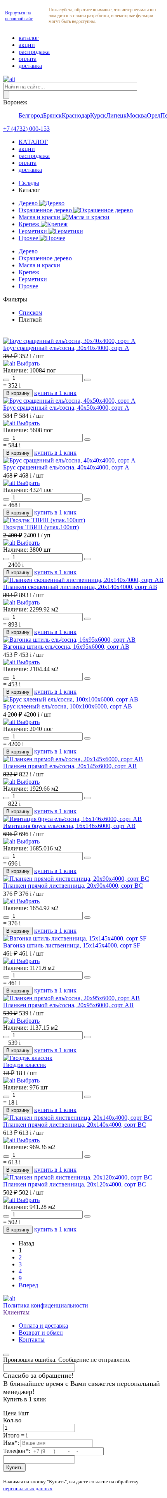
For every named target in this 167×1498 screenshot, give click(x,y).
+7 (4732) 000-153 (26, 128)
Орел (153, 115)
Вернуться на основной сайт (19, 15)
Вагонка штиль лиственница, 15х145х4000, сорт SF (71, 945)
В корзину (18, 393)
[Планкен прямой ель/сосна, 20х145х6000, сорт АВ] (73, 759)
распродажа (34, 51)
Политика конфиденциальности (45, 1305)
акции (27, 45)
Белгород (31, 115)
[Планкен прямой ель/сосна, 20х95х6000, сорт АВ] (71, 998)
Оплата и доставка (43, 1325)
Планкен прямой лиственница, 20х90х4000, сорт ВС (73, 885)
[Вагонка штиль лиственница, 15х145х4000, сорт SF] (74, 938)
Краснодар (76, 115)
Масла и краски (40, 217)
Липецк (116, 115)
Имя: (12, 1442)
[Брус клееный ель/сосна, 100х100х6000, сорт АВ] (70, 699)
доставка (30, 65)
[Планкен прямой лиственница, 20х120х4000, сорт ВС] (77, 1177)
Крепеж (30, 224)
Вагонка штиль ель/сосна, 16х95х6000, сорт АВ (66, 646)
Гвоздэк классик (24, 1065)
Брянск (52, 115)
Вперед (28, 1285)
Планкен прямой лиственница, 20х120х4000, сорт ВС (74, 1184)
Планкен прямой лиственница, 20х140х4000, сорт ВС (74, 1124)
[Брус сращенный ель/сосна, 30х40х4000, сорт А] (69, 341)
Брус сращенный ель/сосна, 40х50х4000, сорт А (66, 407)
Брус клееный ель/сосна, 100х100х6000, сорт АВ (67, 706)
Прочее (29, 238)
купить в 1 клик (55, 393)
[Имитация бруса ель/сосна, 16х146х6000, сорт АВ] (72, 819)
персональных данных (27, 1488)
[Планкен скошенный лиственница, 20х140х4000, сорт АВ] (83, 580)
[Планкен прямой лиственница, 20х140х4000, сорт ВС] (77, 1117)
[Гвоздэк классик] (27, 1058)
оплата (28, 58)
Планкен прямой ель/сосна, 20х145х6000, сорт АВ (70, 766)
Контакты (32, 1339)
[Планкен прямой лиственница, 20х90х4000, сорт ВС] (76, 878)
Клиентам (16, 1312)
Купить (14, 1467)
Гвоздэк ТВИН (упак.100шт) (41, 527)
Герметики (34, 231)
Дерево (29, 203)
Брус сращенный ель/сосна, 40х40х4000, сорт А (66, 467)
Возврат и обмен (41, 1332)
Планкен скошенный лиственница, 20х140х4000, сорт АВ (80, 587)
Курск (98, 115)
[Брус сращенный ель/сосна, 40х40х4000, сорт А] (69, 460)
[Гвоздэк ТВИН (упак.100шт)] (44, 520)
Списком (30, 312)
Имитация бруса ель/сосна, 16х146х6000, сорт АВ (69, 826)
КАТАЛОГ (33, 142)
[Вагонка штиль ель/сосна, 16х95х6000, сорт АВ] (69, 639)
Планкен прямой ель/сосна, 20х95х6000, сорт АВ (68, 1005)
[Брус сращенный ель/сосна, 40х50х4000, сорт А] (69, 400)
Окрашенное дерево (46, 210)
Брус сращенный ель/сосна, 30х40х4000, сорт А (66, 348)
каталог (29, 38)
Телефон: (17, 1451)
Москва (137, 115)
